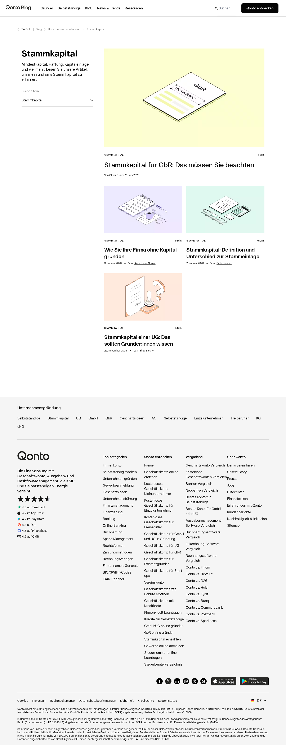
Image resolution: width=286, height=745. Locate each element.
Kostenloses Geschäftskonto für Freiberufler (159, 522)
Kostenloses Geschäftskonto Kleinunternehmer (157, 489)
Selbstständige (28, 418)
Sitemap (233, 526)
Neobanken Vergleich (202, 490)
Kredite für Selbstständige (164, 619)
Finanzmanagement (118, 505)
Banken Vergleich (199, 484)
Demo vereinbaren (241, 465)
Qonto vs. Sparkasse (201, 621)
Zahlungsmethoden (117, 552)
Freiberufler (240, 418)
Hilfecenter (235, 492)
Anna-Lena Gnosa (145, 263)
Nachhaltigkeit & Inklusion (247, 519)
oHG (20, 427)
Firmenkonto (112, 465)
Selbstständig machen (120, 472)
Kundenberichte (239, 512)
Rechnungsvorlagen (118, 559)
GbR (109, 418)
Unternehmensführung (120, 499)
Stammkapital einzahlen (162, 639)
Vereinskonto (154, 582)
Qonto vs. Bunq (197, 601)
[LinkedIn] (177, 681)
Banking (109, 519)
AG (154, 418)
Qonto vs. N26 (196, 581)
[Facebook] (159, 681)
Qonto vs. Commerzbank (204, 608)
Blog (39, 29)
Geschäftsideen (132, 418)
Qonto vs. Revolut (199, 574)
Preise (149, 465)
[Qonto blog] (18, 8)
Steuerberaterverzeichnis (163, 664)
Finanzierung (112, 512)
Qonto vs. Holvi (197, 587)
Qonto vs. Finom (198, 567)
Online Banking (114, 526)
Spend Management (118, 539)
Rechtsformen (113, 546)
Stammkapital (96, 29)
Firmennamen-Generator (121, 566)
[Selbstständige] (71, 8)
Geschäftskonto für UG (161, 546)
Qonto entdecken (259, 8)
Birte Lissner (224, 263)
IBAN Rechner (113, 579)
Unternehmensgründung (64, 29)
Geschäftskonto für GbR (162, 552)
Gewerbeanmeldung (118, 485)
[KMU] (91, 8)
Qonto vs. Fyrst (197, 594)
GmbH (93, 418)
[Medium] (203, 681)
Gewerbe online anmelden (164, 646)
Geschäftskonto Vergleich (205, 465)
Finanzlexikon (237, 499)
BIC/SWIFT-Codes (117, 572)
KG (258, 418)
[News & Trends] (111, 8)
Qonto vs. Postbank (200, 614)
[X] (168, 681)
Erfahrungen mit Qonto (244, 505)
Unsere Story (237, 472)
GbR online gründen (159, 633)
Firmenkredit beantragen (163, 613)
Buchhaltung (112, 532)
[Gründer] (49, 8)
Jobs (230, 485)
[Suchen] (224, 8)
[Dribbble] (195, 681)
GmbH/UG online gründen (163, 626)
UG (78, 418)
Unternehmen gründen (120, 479)
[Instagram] (186, 681)
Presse (232, 479)
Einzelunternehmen (208, 418)
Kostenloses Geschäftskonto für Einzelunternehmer (159, 505)
